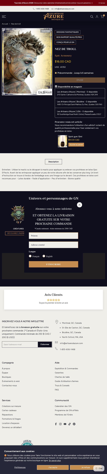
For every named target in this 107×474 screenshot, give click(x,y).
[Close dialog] (79, 205)
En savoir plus (55, 460)
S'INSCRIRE (53, 264)
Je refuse (85, 467)
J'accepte (52, 467)
